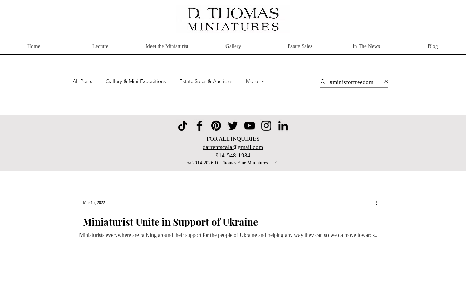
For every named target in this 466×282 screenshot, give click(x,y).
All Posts (82, 81)
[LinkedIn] (283, 125)
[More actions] (379, 203)
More (252, 81)
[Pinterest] (216, 125)
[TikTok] (182, 125)
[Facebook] (199, 125)
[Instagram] (266, 125)
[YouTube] (249, 125)
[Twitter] (232, 125)
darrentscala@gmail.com (233, 147)
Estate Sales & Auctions (205, 81)
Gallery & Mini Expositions (136, 81)
